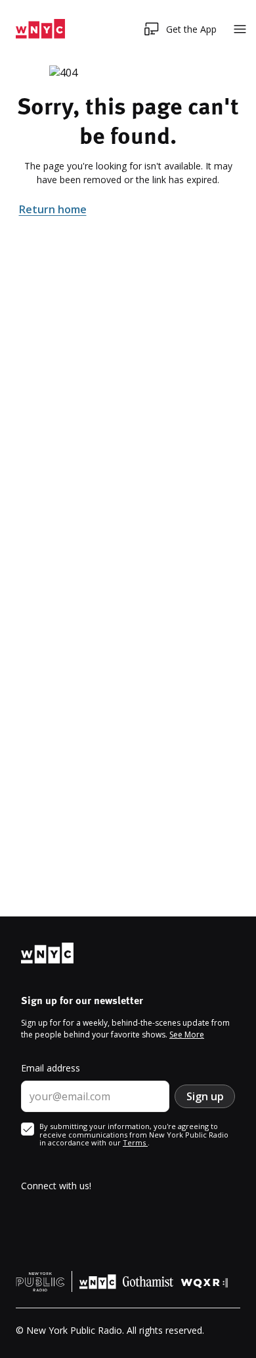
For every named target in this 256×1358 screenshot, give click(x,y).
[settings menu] (240, 29)
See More (186, 1034)
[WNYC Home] (40, 29)
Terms (135, 1142)
